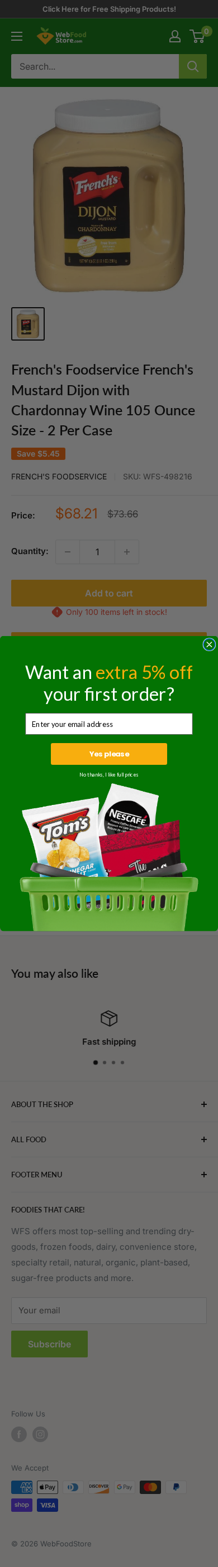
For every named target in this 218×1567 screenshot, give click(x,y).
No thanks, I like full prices (108, 775)
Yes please (109, 754)
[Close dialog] (209, 645)
